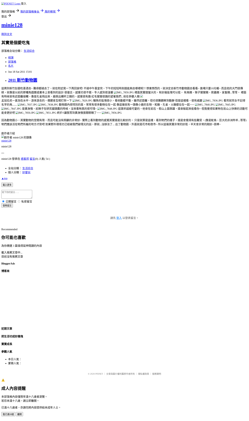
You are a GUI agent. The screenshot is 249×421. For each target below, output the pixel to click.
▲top (4, 178)
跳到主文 (6, 34)
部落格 (12, 61)
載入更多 (7, 185)
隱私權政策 (143, 374)
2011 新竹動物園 (22, 80)
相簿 (11, 57)
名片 (11, 65)
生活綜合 (29, 50)
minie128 (12, 25)
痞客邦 (25, 158)
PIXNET (99, 374)
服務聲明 (156, 374)
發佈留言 (7, 205)
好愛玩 (26, 172)
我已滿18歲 (8, 414)
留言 (32, 158)
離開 (19, 414)
